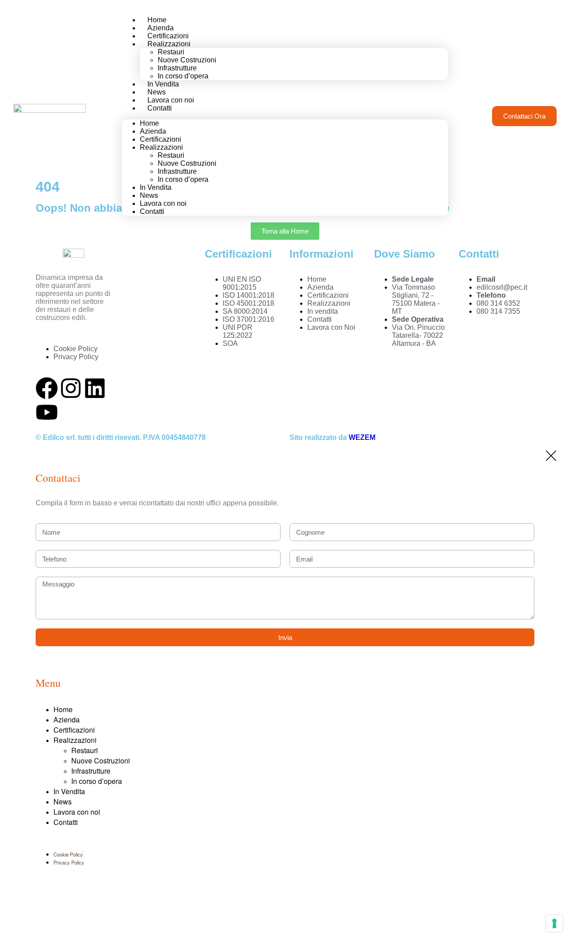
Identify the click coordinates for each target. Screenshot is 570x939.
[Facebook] (47, 388)
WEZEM (362, 437)
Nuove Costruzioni (100, 760)
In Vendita (69, 791)
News (62, 801)
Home (63, 709)
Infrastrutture (90, 771)
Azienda (66, 719)
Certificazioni (74, 730)
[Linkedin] (95, 388)
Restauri (84, 750)
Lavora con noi (76, 812)
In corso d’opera (183, 179)
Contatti (159, 108)
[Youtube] (47, 412)
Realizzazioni (75, 740)
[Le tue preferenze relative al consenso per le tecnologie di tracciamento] (554, 923)
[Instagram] (71, 388)
